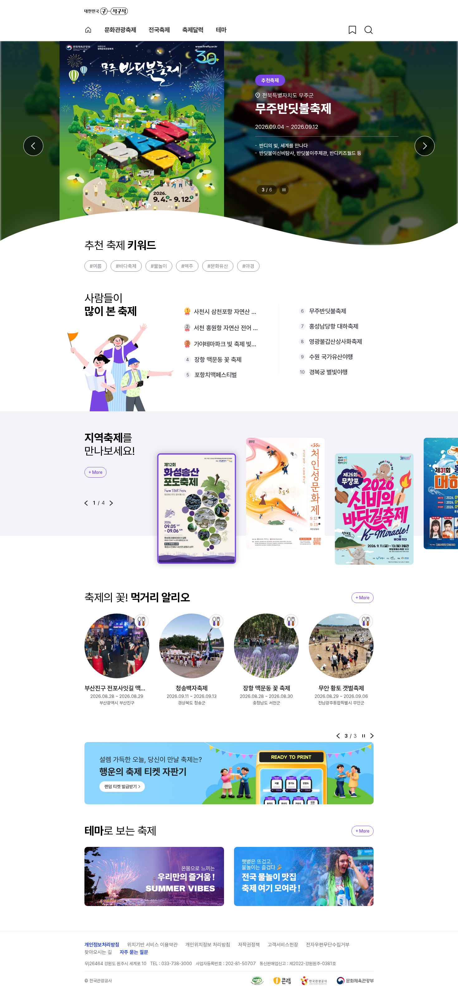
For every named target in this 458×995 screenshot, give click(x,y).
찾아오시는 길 (98, 952)
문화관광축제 (120, 30)
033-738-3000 (176, 963)
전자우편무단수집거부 (328, 945)
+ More (95, 472)
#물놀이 (159, 266)
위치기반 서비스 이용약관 (152, 945)
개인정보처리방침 (101, 945)
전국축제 (159, 30)
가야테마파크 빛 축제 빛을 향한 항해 (226, 344)
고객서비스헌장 (283, 945)
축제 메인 (88, 30)
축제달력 (192, 30)
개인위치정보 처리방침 (207, 945)
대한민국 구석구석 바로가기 (106, 11)
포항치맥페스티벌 (215, 375)
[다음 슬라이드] (425, 146)
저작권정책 (249, 945)
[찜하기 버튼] (352, 30)
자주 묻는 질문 (134, 952)
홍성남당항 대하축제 (333, 326)
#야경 (248, 266)
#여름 (96, 266)
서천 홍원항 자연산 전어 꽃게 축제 (226, 328)
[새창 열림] (257, 980)
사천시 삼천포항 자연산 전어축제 (226, 311)
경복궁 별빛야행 (328, 372)
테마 (221, 30)
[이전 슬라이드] (33, 146)
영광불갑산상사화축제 (335, 341)
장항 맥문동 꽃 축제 (217, 359)
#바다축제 (126, 266)
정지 (284, 189)
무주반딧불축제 (327, 311)
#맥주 (187, 266)
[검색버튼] (369, 30)
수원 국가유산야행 (331, 357)
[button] (86, 503)
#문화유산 (218, 266)
